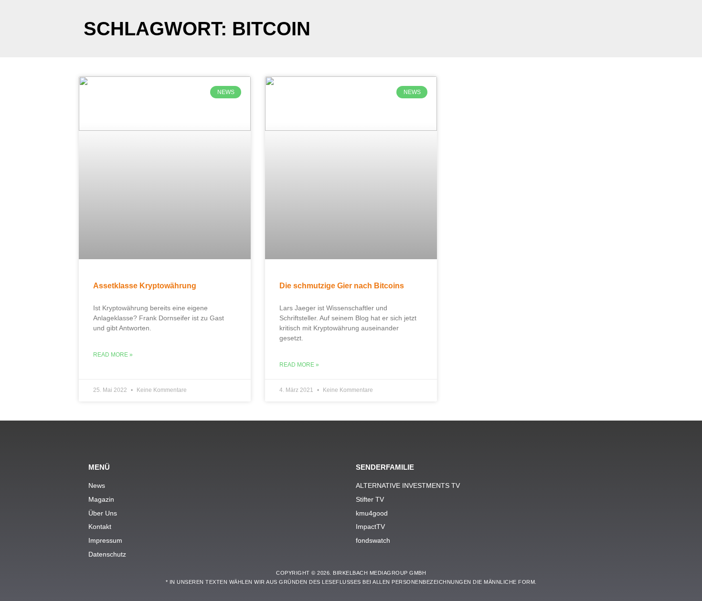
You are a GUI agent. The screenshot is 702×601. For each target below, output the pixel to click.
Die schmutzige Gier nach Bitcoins (341, 286)
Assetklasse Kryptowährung (144, 286)
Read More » (113, 354)
